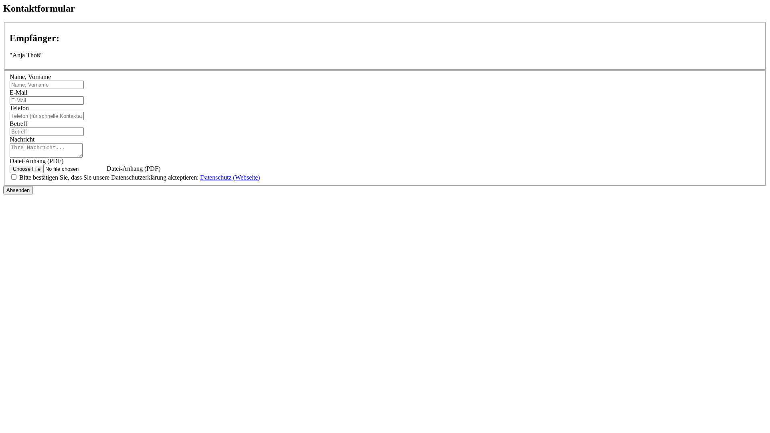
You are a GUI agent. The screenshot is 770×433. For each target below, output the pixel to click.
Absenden (18, 190)
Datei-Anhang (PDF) (36, 161)
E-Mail (18, 92)
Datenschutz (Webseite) (230, 177)
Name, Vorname (30, 76)
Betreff (18, 123)
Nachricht (22, 139)
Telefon (19, 108)
